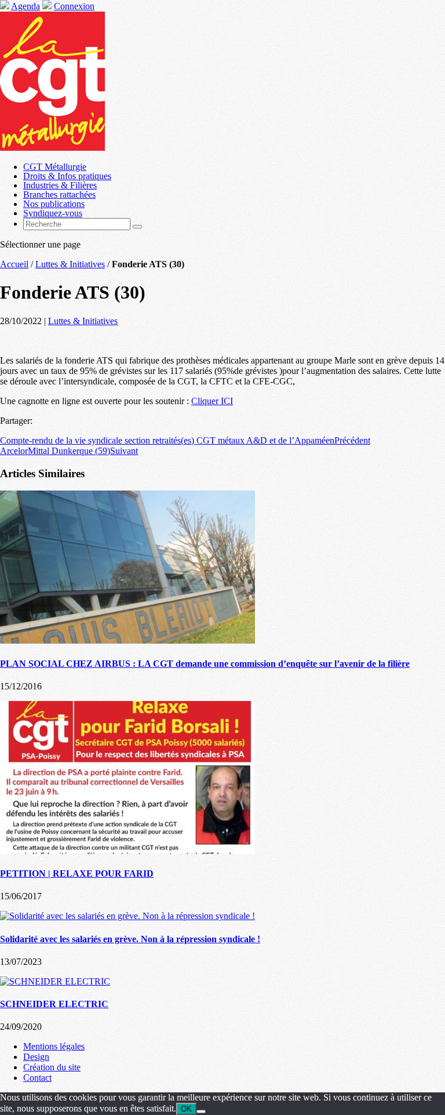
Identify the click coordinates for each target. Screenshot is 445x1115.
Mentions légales (54, 1046)
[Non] (201, 1111)
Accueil (14, 264)
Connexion (74, 6)
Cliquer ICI (212, 401)
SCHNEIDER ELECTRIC (54, 1004)
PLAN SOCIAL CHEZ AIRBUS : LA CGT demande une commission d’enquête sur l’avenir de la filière (205, 664)
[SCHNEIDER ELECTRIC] (55, 981)
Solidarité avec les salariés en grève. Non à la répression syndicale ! (130, 939)
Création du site (52, 1067)
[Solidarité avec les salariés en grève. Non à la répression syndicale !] (127, 916)
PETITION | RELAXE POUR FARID (77, 873)
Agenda (25, 6)
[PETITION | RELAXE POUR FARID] (127, 851)
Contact (37, 1078)
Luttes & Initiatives (70, 264)
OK (186, 1109)
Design (36, 1057)
